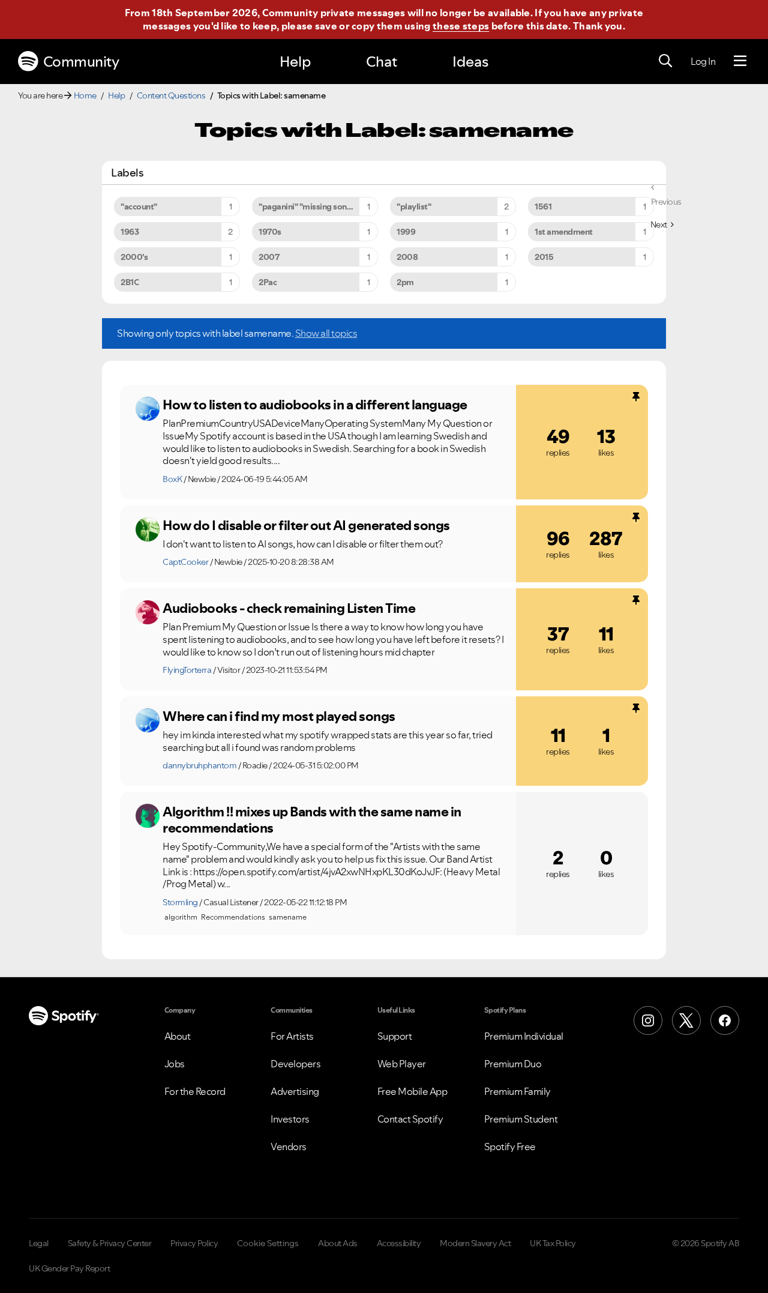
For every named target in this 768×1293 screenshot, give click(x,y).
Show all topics (326, 333)
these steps (461, 25)
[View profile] (148, 409)
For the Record (195, 1091)
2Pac (268, 282)
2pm (405, 282)
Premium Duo (513, 1063)
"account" (139, 206)
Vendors (289, 1146)
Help (295, 61)
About (177, 1036)
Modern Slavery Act (475, 1243)
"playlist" (414, 206)
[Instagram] (648, 1020)
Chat (381, 61)
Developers (295, 1063)
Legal (39, 1243)
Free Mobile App (412, 1091)
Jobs (174, 1063)
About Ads (338, 1243)
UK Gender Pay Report (69, 1268)
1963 (130, 232)
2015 (544, 257)
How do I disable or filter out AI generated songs (306, 525)
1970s (270, 232)
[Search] (665, 61)
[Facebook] (724, 1020)
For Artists (292, 1036)
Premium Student (521, 1119)
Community (81, 61)
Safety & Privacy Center (110, 1243)
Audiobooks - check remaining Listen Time (289, 608)
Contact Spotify (410, 1119)
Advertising (295, 1091)
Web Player (401, 1063)
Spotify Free (510, 1146)
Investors (290, 1119)
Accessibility (399, 1243)
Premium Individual (523, 1036)
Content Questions (171, 95)
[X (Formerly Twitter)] (686, 1020)
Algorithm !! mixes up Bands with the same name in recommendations (312, 820)
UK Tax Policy (553, 1243)
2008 (407, 257)
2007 (269, 257)
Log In (703, 61)
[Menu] (740, 61)
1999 (406, 232)
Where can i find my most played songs (279, 716)
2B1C (130, 282)
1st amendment (564, 232)
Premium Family (517, 1091)
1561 (543, 206)
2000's (134, 257)
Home (85, 95)
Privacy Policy (194, 1243)
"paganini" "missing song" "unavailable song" (318, 206)
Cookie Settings (268, 1243)
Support (394, 1036)
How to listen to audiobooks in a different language (315, 404)
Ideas (470, 61)
